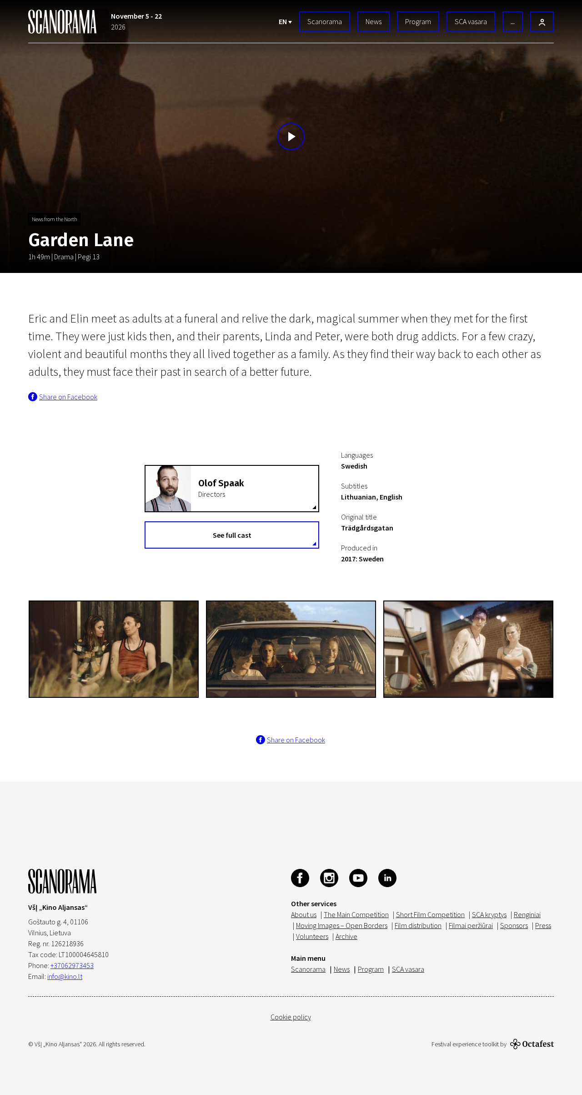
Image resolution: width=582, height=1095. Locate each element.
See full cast (232, 535)
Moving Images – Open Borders (341, 925)
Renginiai (527, 914)
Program (418, 21)
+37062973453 (72, 965)
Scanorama (324, 21)
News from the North (54, 219)
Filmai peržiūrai (471, 925)
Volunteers (312, 936)
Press (543, 925)
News (373, 21)
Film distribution (418, 925)
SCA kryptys (489, 914)
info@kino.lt (64, 976)
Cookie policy (291, 1016)
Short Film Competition (430, 914)
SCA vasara (471, 21)
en (283, 21)
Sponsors (514, 925)
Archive (346, 936)
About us (303, 914)
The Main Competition (356, 914)
